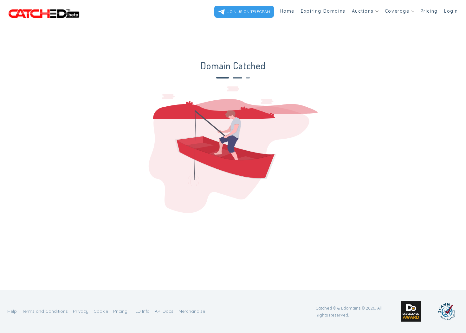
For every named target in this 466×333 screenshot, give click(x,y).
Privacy (80, 311)
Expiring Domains (323, 11)
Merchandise (191, 311)
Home (287, 11)
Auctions (363, 11)
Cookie (101, 311)
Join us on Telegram (248, 11)
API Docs (164, 311)
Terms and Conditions (45, 311)
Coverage (397, 11)
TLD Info (141, 311)
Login (451, 11)
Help (12, 311)
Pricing (429, 11)
